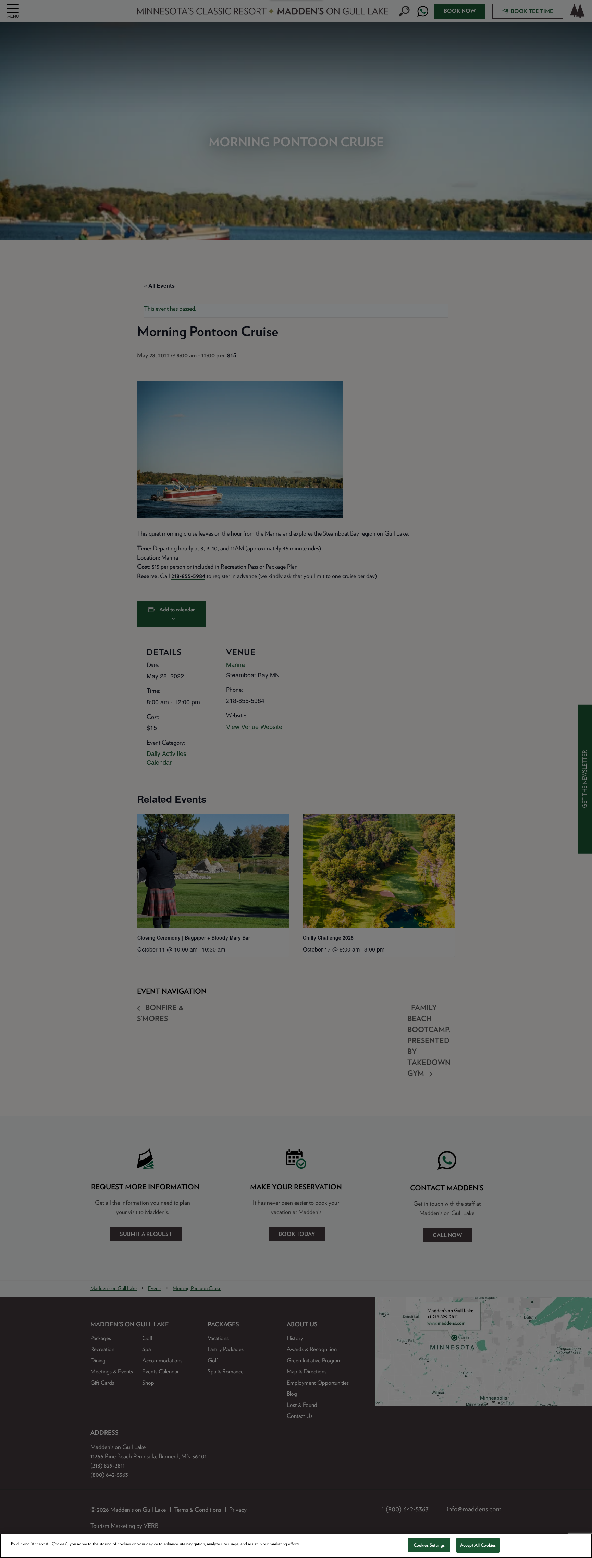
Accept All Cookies (478, 1545)
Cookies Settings (429, 1545)
